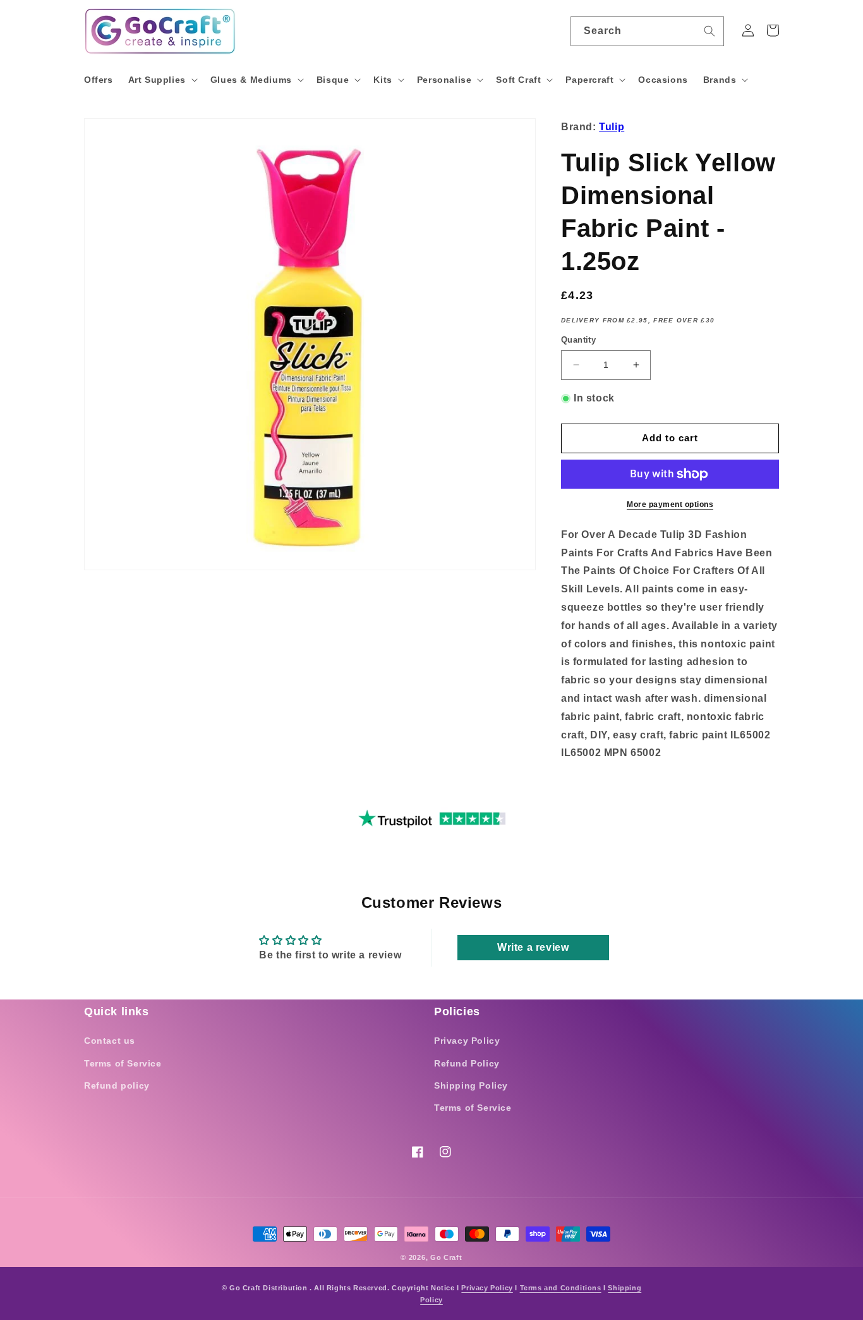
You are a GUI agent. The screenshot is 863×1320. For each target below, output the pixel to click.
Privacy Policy (467, 1041)
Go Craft (446, 1257)
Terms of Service (123, 1063)
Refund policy (117, 1085)
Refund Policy (467, 1063)
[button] (162, 79)
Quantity (578, 340)
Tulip (611, 126)
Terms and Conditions (560, 1288)
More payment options (670, 504)
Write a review (533, 947)
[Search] (709, 31)
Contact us (109, 1041)
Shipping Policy (471, 1085)
